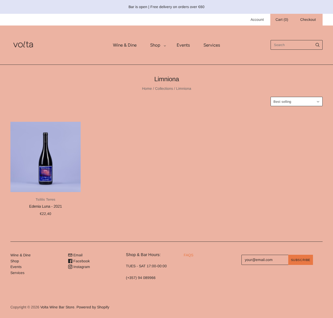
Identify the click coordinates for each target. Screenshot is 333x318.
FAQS (188, 255)
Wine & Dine (125, 45)
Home (147, 88)
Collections (164, 88)
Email (77, 255)
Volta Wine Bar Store (57, 307)
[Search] (317, 45)
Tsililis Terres (45, 199)
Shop (155, 45)
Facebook (81, 261)
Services (211, 45)
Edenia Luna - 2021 (45, 206)
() (282, 19)
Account (257, 19)
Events (183, 45)
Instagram (81, 267)
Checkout (308, 19)
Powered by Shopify (92, 307)
